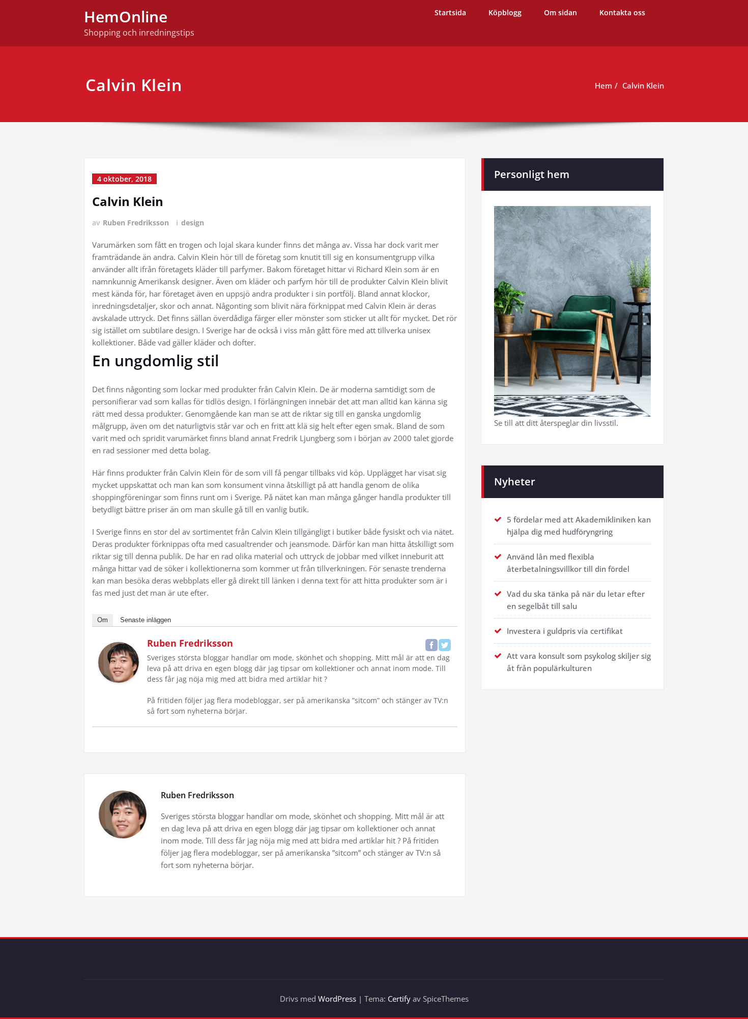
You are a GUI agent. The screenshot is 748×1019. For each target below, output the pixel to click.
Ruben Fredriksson (136, 222)
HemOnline (125, 16)
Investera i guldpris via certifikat (565, 631)
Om (102, 620)
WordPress (337, 999)
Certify (399, 999)
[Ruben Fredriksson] (118, 662)
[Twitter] (445, 645)
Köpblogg (505, 12)
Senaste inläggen (145, 620)
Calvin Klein (643, 85)
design (192, 222)
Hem (603, 85)
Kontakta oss (622, 12)
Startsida (450, 12)
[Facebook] (431, 645)
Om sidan (560, 12)
